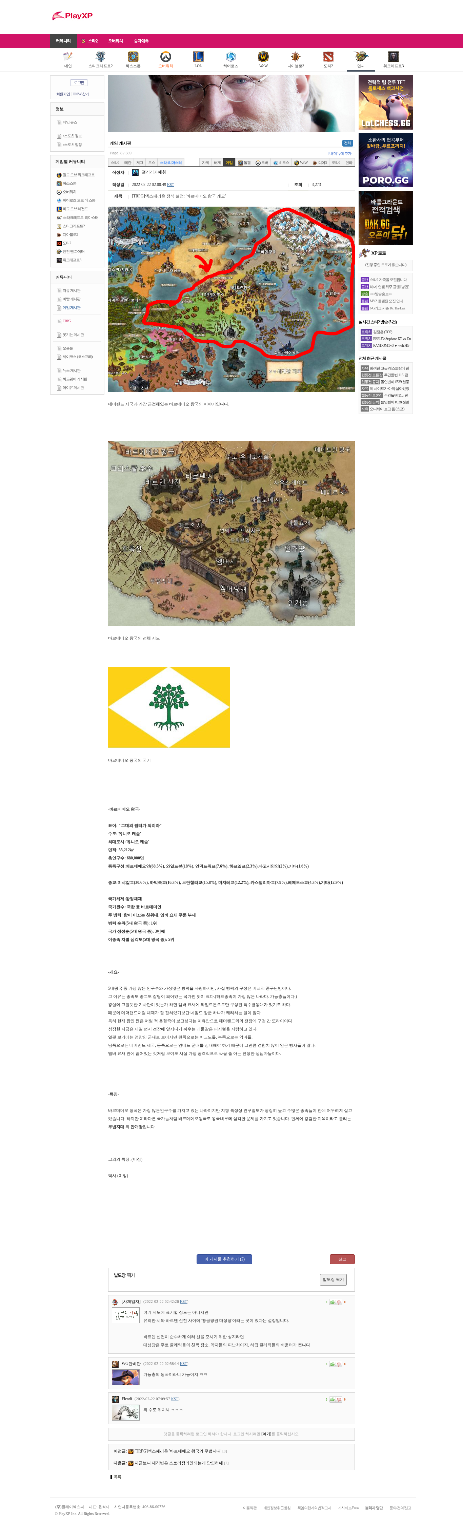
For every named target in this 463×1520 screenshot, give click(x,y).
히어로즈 (230, 66)
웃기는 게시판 (73, 334)
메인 (68, 66)
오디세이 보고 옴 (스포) (387, 409)
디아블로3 (295, 66)
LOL (198, 66)
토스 (151, 162)
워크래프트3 (393, 66)
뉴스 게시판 (71, 370)
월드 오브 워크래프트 (79, 175)
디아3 (322, 162)
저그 (139, 162)
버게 (217, 162)
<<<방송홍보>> (381, 294)
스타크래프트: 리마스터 (80, 217)
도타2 (328, 66)
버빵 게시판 (71, 299)
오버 (264, 162)
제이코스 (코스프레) (78, 357)
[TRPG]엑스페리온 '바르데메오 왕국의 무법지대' (178, 1451)
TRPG (67, 321)
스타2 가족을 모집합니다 (388, 280)
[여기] (266, 1434)
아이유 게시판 (73, 387)
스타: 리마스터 (171, 162)
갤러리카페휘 (153, 172)
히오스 (283, 162)
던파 (361, 66)
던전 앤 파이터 (73, 251)
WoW (263, 66)
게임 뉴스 (70, 122)
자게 (205, 162)
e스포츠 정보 (72, 136)
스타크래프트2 (100, 66)
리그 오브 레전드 (75, 209)
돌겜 (246, 162)
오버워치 (165, 66)
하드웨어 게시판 (75, 379)
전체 (347, 143)
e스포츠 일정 (72, 144)
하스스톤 (133, 66)
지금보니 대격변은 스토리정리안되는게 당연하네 (179, 1463)
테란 (127, 162)
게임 (229, 162)
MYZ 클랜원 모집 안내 (386, 301)
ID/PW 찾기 (81, 94)
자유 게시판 (71, 290)
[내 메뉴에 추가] (340, 153)
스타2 (115, 162)
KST (170, 185)
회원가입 (63, 94)
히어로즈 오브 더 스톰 (79, 200)
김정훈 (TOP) (382, 332)
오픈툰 (68, 348)
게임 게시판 (71, 307)
